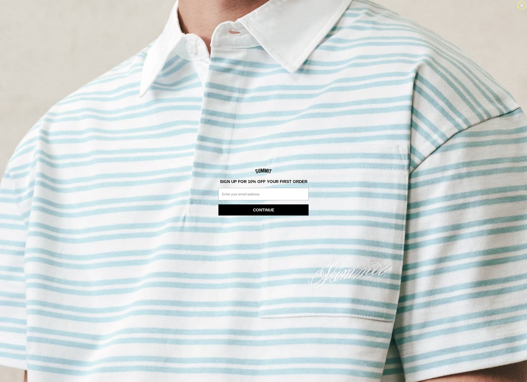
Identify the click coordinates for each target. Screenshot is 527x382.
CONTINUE (263, 210)
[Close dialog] (521, 5)
